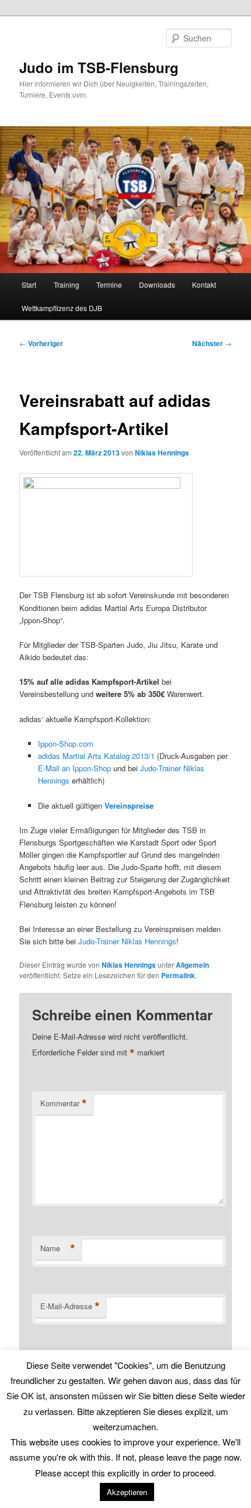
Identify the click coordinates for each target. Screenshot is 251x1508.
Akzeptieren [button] (127, 1491)
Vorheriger (41, 343)
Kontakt (204, 284)
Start (29, 284)
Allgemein (192, 965)
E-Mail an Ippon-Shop (75, 768)
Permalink (178, 975)
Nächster (212, 343)
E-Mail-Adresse (70, 1306)
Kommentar (63, 1103)
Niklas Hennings (162, 452)
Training (66, 284)
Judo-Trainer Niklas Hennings (127, 941)
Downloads (157, 284)
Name (57, 1248)
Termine (109, 284)
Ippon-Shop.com (65, 743)
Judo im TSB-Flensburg (99, 67)
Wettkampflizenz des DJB (62, 308)
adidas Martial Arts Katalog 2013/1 (96, 755)
